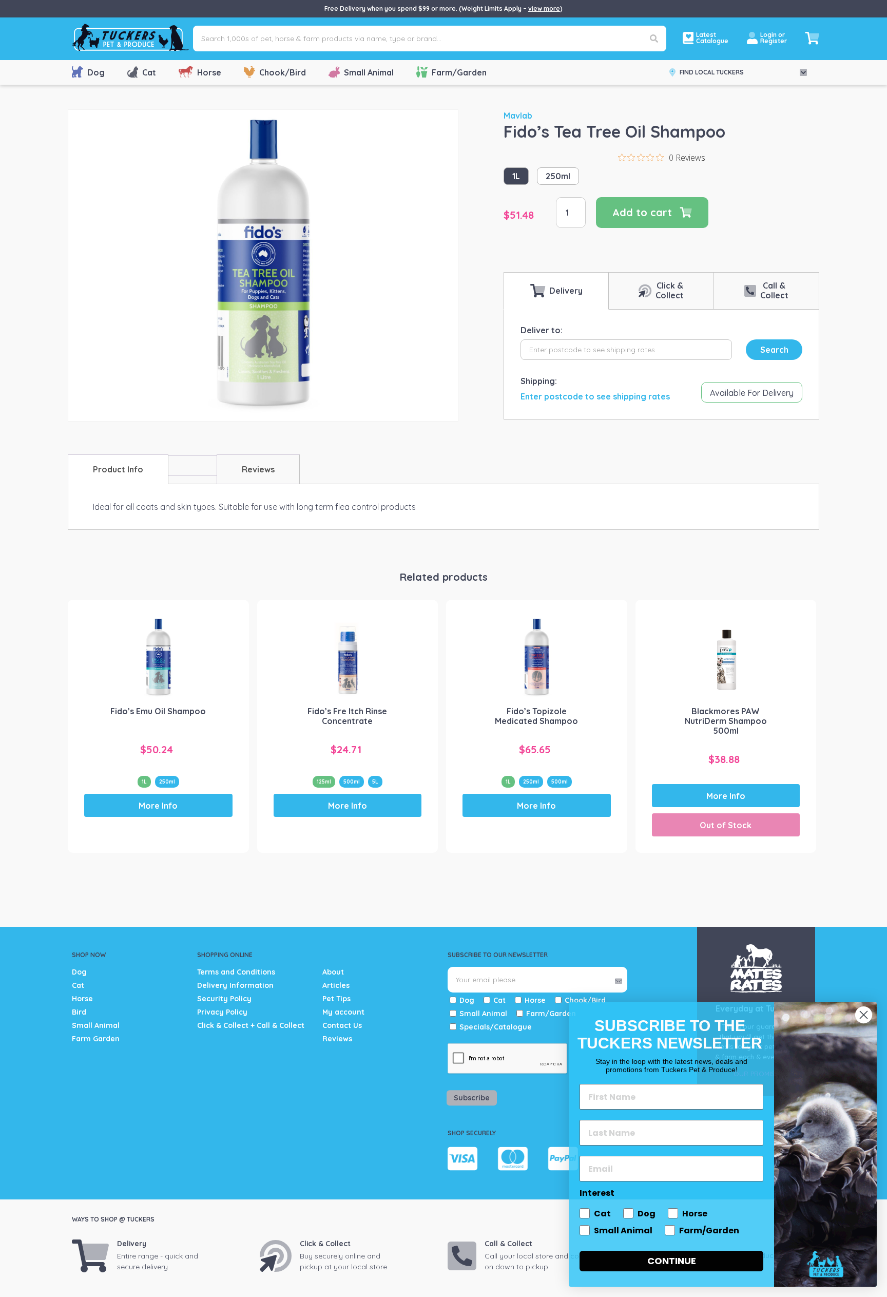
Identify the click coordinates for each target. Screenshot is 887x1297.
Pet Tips (336, 998)
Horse (209, 72)
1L (516, 176)
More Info (158, 805)
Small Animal (369, 72)
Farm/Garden (459, 72)
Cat (149, 72)
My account (343, 1012)
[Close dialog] (864, 1015)
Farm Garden (96, 1038)
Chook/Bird (282, 72)
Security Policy (224, 998)
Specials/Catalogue (495, 1027)
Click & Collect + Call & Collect (250, 1025)
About (333, 972)
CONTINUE (671, 1260)
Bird (79, 1012)
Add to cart (642, 212)
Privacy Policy (222, 1012)
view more (544, 8)
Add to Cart (164, 744)
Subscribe (472, 1097)
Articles (336, 985)
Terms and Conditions (236, 972)
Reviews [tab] (258, 469)
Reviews (337, 1038)
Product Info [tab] (118, 469)
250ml (558, 176)
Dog (96, 72)
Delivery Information (235, 985)
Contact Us (342, 1025)
